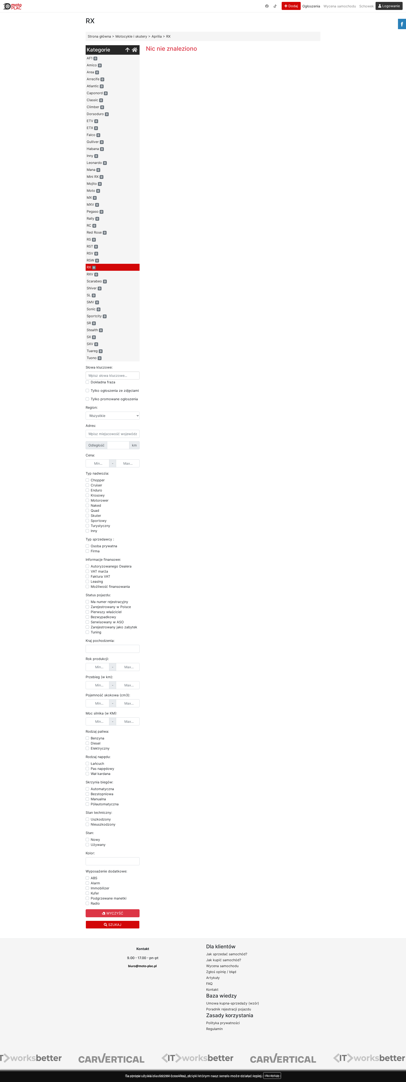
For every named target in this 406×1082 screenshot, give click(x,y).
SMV (92, 302)
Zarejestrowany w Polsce (111, 607)
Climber (95, 107)
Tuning (96, 632)
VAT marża (99, 571)
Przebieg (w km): (99, 677)
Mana (93, 169)
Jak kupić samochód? (223, 960)
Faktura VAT (100, 576)
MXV (92, 204)
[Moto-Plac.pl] (12, 6)
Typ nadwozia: (97, 473)
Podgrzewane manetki (108, 898)
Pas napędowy (102, 768)
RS (91, 239)
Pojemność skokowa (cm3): (108, 695)
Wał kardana (100, 774)
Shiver (93, 288)
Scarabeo (96, 281)
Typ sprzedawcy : (100, 539)
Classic (94, 100)
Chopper (98, 480)
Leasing (97, 581)
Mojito (94, 183)
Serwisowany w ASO (107, 622)
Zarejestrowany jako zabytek (114, 627)
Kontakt (212, 989)
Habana (95, 149)
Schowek (366, 6)
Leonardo (96, 163)
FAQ (209, 983)
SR (91, 323)
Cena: (90, 455)
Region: (91, 407)
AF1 (91, 58)
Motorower (99, 500)
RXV (92, 274)
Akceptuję (272, 1075)
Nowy (95, 839)
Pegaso (94, 211)
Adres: (91, 425)
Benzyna (97, 738)
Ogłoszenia (311, 6)
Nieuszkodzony (103, 824)
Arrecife (95, 79)
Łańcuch (97, 763)
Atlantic (95, 86)
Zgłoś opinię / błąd (221, 972)
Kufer (95, 893)
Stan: (90, 833)
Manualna (98, 799)
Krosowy (98, 495)
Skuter (96, 515)
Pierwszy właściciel (106, 612)
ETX (92, 128)
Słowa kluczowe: (99, 367)
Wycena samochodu (340, 6)
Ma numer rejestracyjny (109, 602)
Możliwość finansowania (110, 586)
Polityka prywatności (223, 1023)
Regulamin (214, 1029)
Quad (95, 510)
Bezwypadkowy (103, 617)
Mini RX (94, 176)
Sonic (93, 309)
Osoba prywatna (104, 546)
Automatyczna (102, 789)
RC (91, 225)
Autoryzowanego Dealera (111, 566)
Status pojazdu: (98, 595)
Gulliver (95, 142)
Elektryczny (100, 748)
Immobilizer (100, 888)
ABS (94, 878)
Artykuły (213, 978)
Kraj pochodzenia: (100, 640)
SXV (92, 344)
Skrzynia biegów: (99, 782)
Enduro (96, 490)
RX (91, 267)
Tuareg (94, 351)
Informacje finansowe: (103, 559)
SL (91, 295)
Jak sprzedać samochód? (226, 954)
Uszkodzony (101, 819)
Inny (92, 156)
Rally (92, 218)
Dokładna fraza (103, 382)
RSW (92, 260)
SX (91, 337)
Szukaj (114, 925)
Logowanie (390, 6)
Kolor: (90, 853)
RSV (92, 253)
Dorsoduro (97, 114)
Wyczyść (114, 913)
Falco (93, 135)
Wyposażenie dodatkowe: (106, 871)
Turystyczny (100, 526)
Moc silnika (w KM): (101, 713)
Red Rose (96, 232)
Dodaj (292, 6)
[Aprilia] (127, 50)
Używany (98, 844)
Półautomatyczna (105, 804)
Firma (95, 551)
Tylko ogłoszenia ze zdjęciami (115, 390)
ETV (92, 121)
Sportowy (99, 521)
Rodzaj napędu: (98, 757)
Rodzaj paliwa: (97, 731)
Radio (95, 903)
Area (92, 72)
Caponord (97, 93)
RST (92, 246)
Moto (93, 190)
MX (91, 197)
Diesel (95, 743)
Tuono (93, 358)
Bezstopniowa (102, 794)
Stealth (94, 330)
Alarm (95, 883)
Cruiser (96, 485)
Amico (94, 65)
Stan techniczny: (99, 812)
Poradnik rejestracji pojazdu (228, 1009)
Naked (96, 505)
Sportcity (96, 316)
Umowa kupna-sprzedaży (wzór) (232, 1003)
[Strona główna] (134, 50)
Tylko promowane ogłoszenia (114, 399)
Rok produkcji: (97, 659)
